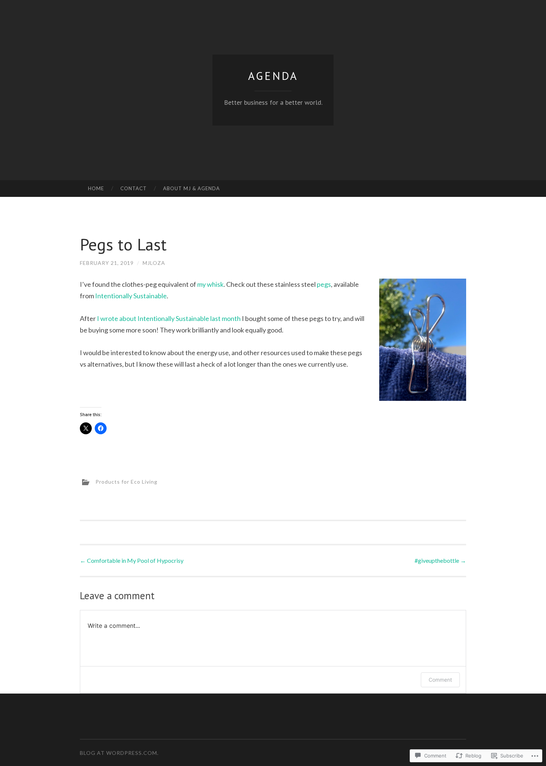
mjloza (154, 263)
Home (96, 188)
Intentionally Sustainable (131, 296)
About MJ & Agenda (191, 188)
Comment (440, 679)
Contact (133, 188)
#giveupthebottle (440, 560)
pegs (324, 284)
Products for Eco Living (126, 481)
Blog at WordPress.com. (119, 753)
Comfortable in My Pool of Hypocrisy (131, 560)
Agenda (273, 75)
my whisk (210, 284)
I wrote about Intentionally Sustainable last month (169, 318)
